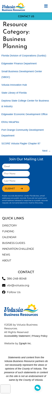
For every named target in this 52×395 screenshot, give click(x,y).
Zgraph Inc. (25, 343)
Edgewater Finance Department (19, 63)
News (6, 254)
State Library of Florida (14, 92)
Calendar (9, 237)
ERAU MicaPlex (10, 122)
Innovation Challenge (18, 248)
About (6, 260)
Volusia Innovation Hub (14, 84)
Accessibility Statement (17, 336)
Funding (8, 231)
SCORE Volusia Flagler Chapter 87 (20, 143)
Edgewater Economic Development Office (24, 114)
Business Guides (13, 243)
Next (46, 150)
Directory (9, 225)
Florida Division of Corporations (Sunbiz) (23, 55)
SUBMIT (10, 188)
